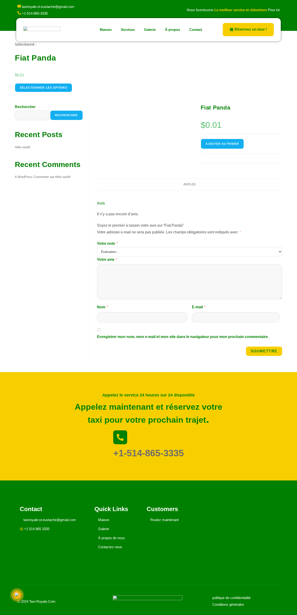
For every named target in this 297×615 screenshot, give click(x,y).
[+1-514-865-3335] (120, 437)
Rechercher (25, 107)
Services (128, 30)
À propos (172, 30)
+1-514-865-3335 (148, 453)
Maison (106, 30)
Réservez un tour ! (251, 29)
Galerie (150, 30)
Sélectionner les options (43, 87)
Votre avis (107, 259)
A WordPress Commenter (32, 177)
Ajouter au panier (222, 143)
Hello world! (22, 147)
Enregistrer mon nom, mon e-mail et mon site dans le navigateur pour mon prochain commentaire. (183, 337)
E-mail (198, 307)
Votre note (107, 243)
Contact (195, 30)
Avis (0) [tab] (189, 184)
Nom (102, 307)
